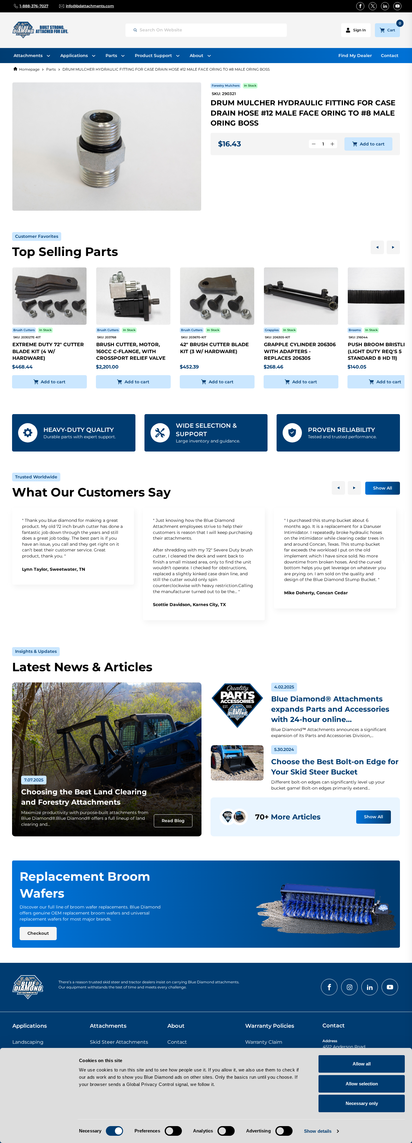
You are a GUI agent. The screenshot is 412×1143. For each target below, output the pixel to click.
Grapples (272, 330)
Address (329, 1041)
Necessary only (362, 1103)
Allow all (362, 1063)
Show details (317, 1131)
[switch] (173, 1131)
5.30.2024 (284, 749)
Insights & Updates (36, 651)
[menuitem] (32, 55)
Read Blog (173, 820)
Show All (382, 488)
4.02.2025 (284, 687)
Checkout (38, 933)
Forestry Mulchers (225, 86)
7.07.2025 (33, 780)
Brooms (355, 330)
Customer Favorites (36, 236)
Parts (51, 69)
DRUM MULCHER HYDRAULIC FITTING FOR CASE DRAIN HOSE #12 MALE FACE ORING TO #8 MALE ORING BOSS (166, 69)
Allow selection (362, 1083)
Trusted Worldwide (36, 477)
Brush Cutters (24, 330)
